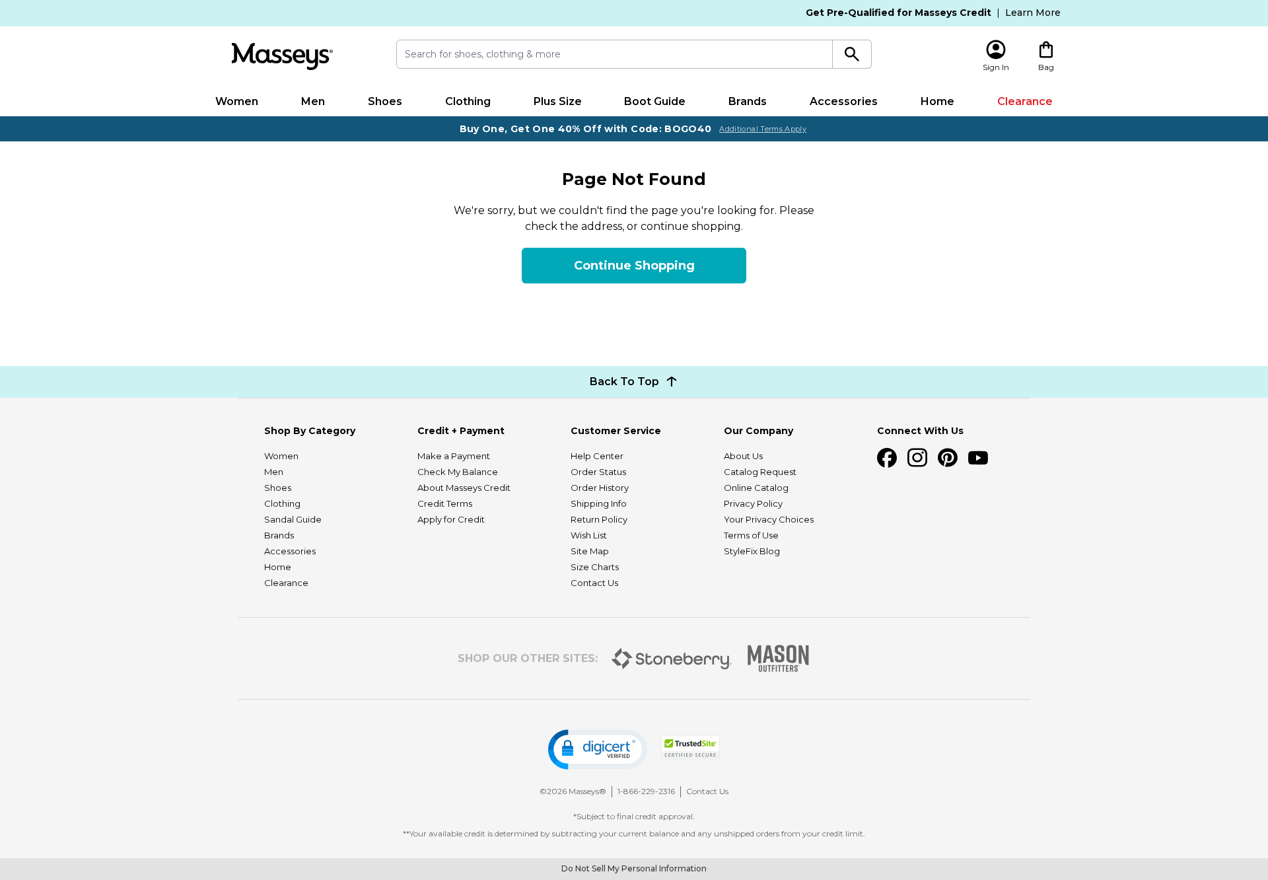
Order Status (598, 471)
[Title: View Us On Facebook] (887, 458)
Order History (600, 487)
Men (313, 101)
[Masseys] (282, 56)
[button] (597, 749)
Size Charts (595, 567)
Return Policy (599, 519)
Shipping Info (599, 503)
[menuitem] (237, 101)
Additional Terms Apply (762, 128)
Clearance (1025, 101)
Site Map (590, 551)
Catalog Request (760, 471)
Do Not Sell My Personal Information (634, 868)
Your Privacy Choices (769, 519)
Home (937, 101)
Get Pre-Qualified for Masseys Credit (898, 12)
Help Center (597, 456)
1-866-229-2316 (646, 791)
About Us (743, 456)
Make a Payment (453, 456)
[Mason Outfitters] (778, 658)
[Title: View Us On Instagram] (917, 458)
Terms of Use (751, 535)
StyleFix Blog (752, 551)
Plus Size (558, 101)
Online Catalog (756, 487)
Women (236, 101)
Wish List (589, 535)
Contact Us (594, 582)
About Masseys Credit (464, 487)
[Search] (852, 54)
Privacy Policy (753, 503)
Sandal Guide (293, 519)
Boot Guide (655, 101)
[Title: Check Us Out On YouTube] (978, 458)
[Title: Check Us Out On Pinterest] (948, 458)
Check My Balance (457, 471)
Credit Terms (444, 503)
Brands (747, 101)
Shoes (385, 101)
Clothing (468, 101)
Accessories (844, 101)
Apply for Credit (451, 519)
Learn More (1033, 12)
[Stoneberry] (671, 658)
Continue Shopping (634, 265)
